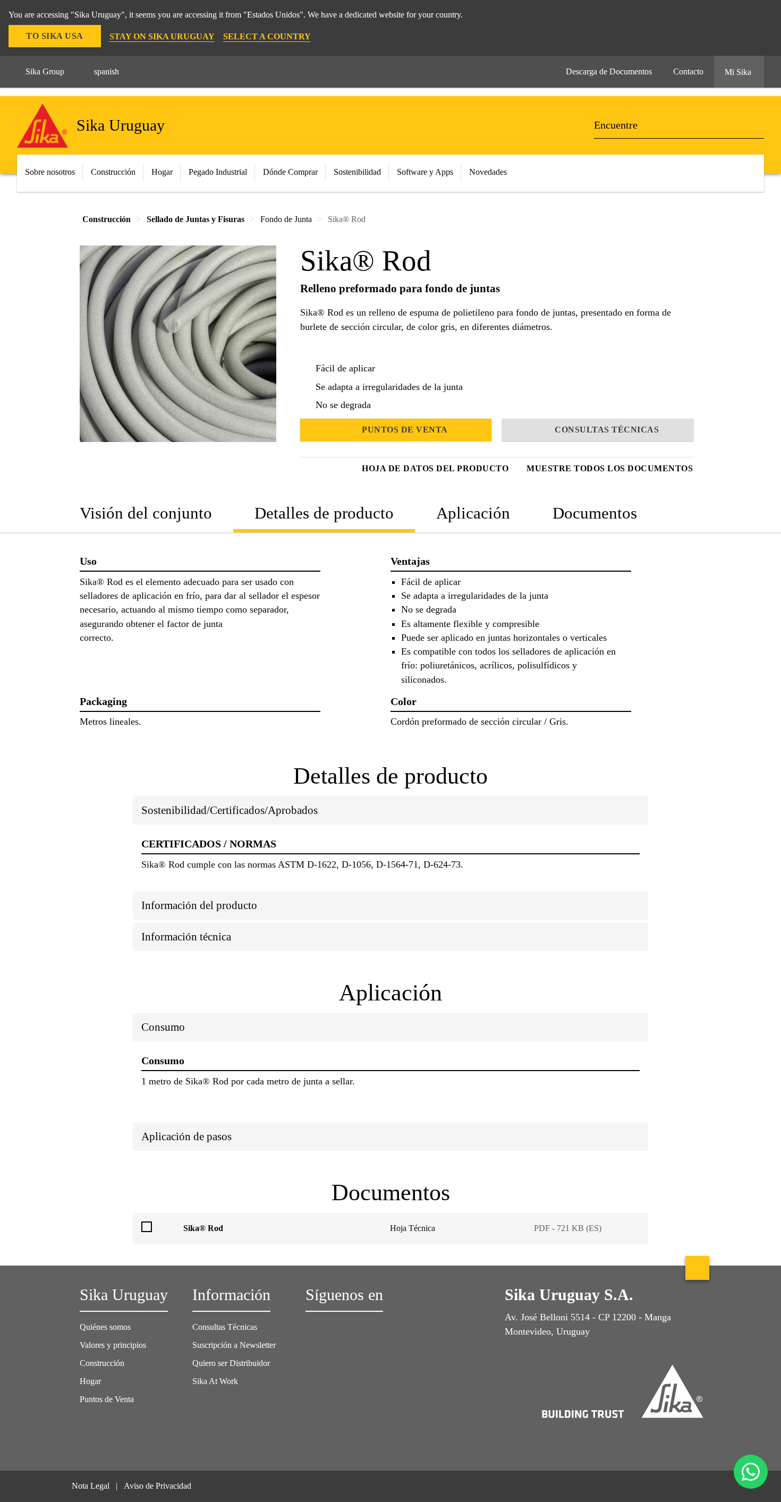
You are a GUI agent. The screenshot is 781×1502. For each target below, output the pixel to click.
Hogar (90, 1381)
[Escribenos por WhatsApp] (751, 1472)
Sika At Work (215, 1381)
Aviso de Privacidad (157, 1485)
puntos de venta (405, 429)
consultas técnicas (607, 429)
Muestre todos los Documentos (610, 468)
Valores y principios (113, 1345)
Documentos (595, 513)
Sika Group (45, 71)
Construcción (102, 1363)
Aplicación (473, 513)
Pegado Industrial (218, 171)
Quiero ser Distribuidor (231, 1363)
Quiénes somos (105, 1326)
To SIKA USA (54, 35)
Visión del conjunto (146, 513)
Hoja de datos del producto (435, 468)
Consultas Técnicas (224, 1326)
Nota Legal (90, 1485)
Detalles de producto (324, 513)
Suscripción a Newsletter (234, 1345)
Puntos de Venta (107, 1399)
